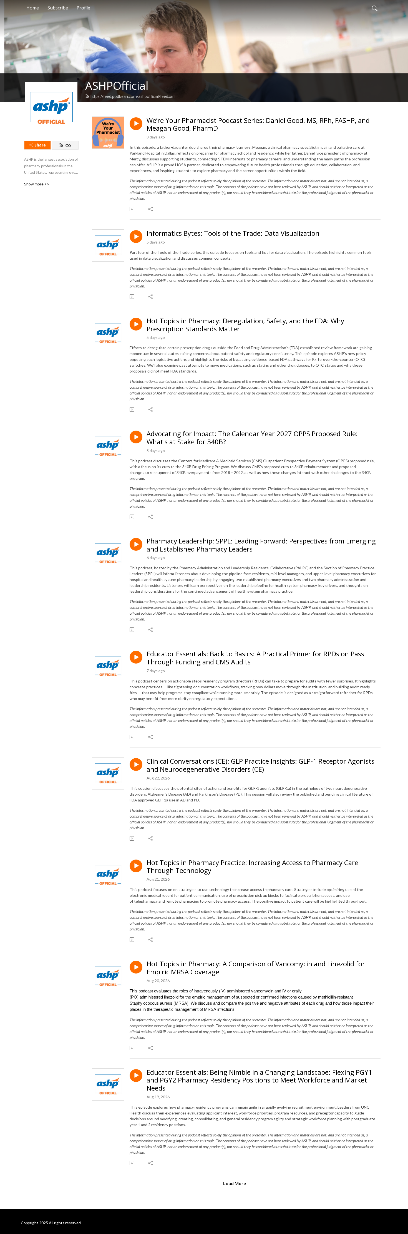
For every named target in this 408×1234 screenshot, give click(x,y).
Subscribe (57, 8)
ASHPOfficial (116, 85)
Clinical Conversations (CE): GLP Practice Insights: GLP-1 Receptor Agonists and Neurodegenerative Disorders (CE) (260, 765)
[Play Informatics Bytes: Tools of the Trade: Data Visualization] (136, 236)
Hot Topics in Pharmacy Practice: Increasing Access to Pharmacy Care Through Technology (252, 867)
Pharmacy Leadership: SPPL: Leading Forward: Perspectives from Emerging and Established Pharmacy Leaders (261, 545)
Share (40, 145)
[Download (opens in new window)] (132, 209)
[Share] (151, 209)
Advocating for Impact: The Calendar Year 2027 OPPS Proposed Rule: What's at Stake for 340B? (252, 438)
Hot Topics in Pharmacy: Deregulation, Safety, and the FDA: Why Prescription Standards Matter (245, 325)
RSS (67, 145)
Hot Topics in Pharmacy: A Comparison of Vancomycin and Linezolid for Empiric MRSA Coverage (256, 968)
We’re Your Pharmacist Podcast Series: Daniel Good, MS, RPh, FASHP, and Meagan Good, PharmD (258, 124)
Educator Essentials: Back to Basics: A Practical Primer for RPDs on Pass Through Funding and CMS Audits (255, 658)
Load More (234, 1183)
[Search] (375, 7)
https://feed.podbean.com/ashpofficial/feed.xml (132, 96)
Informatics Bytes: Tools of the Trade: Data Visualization (233, 233)
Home (32, 8)
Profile (83, 8)
